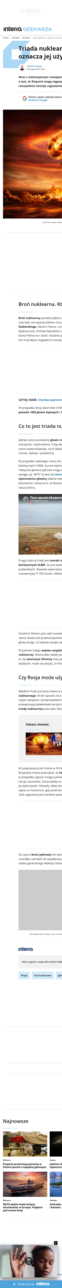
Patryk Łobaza (34, 66)
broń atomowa (42, 975)
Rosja (24, 975)
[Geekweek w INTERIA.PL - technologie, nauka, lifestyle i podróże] (37, 29)
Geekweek (16, 38)
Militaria (26, 38)
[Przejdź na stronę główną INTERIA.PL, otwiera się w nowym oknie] (13, 29)
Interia (6, 38)
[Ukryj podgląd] (55, 1243)
